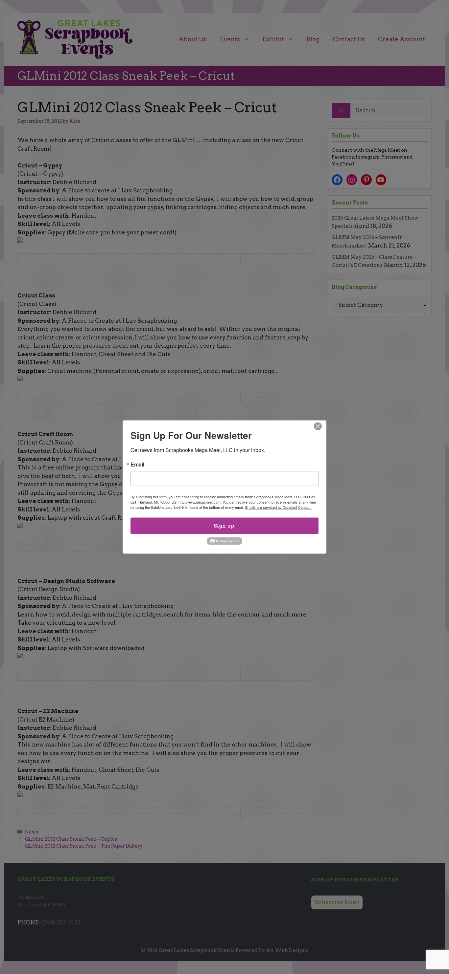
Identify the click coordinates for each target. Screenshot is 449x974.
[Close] (317, 426)
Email (137, 464)
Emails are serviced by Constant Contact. (278, 506)
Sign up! (225, 525)
